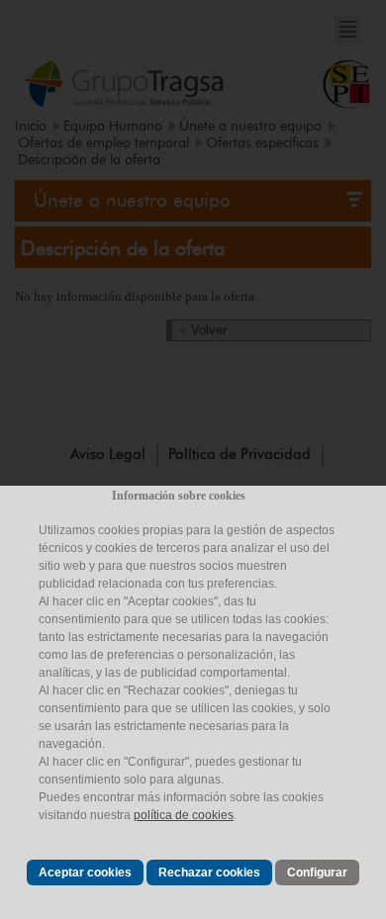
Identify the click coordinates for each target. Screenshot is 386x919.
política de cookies (184, 815)
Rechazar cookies (209, 872)
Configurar (317, 872)
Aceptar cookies (85, 872)
